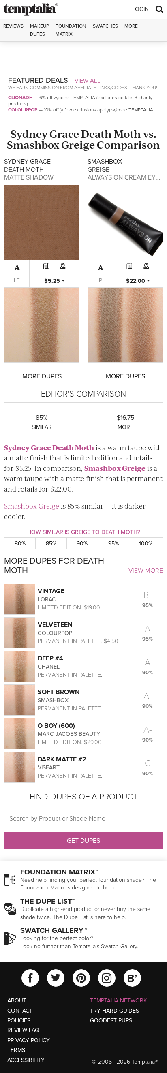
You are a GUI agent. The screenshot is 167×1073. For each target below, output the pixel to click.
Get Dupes (83, 841)
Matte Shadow (29, 177)
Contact (19, 1010)
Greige (78, 144)
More (131, 26)
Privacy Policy (28, 1040)
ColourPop (22, 110)
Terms (16, 1050)
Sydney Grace (45, 133)
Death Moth (111, 133)
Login (140, 9)
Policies (18, 1020)
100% (145, 543)
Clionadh (20, 97)
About (16, 1000)
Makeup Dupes (39, 29)
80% (20, 543)
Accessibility (26, 1060)
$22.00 (136, 281)
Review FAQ (23, 1030)
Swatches (105, 26)
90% (82, 543)
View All (88, 80)
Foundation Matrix (71, 29)
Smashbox (33, 144)
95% (113, 543)
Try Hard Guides (114, 1010)
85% (51, 543)
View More (145, 570)
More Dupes (42, 376)
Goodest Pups (111, 1020)
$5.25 (53, 281)
